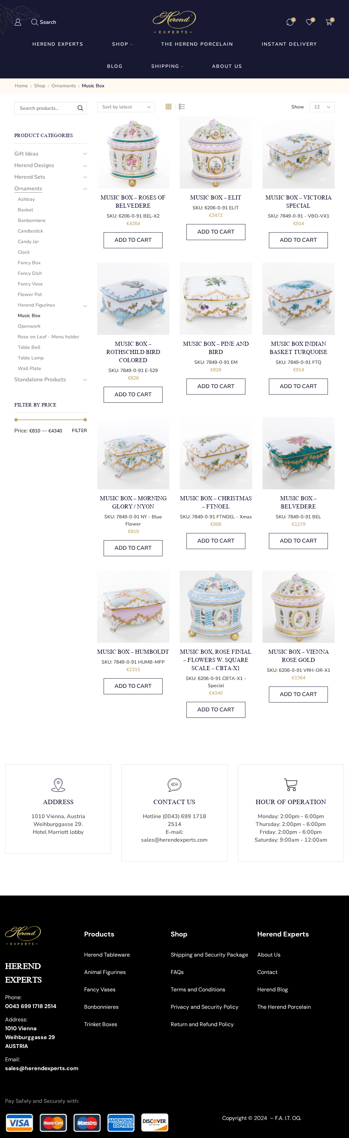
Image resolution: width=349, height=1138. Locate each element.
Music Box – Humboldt (133, 652)
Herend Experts (58, 44)
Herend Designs (34, 165)
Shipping (165, 66)
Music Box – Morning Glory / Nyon (133, 503)
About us (227, 66)
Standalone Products (40, 379)
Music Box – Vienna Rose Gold (298, 656)
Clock (24, 252)
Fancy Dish (30, 273)
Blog (115, 66)
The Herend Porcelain (197, 44)
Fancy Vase (30, 284)
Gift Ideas (26, 154)
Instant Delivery (289, 44)
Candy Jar (28, 241)
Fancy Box (29, 263)
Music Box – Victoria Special (298, 202)
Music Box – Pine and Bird (216, 348)
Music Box (29, 315)
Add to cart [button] (133, 240)
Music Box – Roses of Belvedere (133, 202)
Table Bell (29, 347)
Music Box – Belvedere (298, 503)
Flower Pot (30, 294)
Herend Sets (29, 177)
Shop (120, 44)
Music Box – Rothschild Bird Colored (133, 352)
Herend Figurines (36, 305)
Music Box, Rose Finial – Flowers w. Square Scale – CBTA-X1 (216, 660)
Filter (79, 430)
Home (21, 86)
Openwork (29, 326)
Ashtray (26, 199)
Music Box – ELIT (215, 198)
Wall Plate (29, 368)
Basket (25, 210)
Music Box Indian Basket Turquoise (299, 348)
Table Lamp (31, 358)
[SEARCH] (80, 108)
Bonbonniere (32, 220)
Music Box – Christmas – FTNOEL (216, 503)
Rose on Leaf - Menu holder (48, 337)
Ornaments (63, 86)
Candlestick (30, 231)
